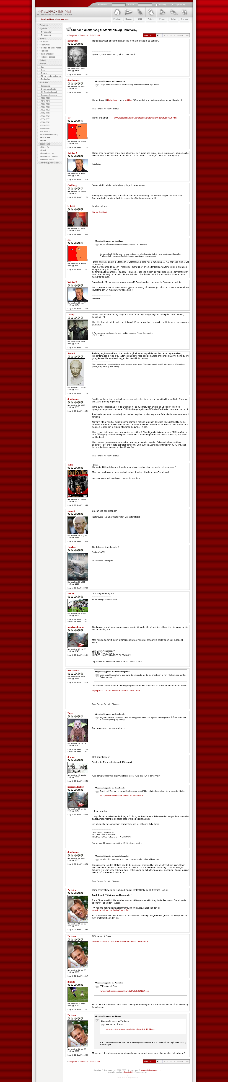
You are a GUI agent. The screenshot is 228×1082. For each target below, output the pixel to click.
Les (42, 67)
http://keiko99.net (99, 212)
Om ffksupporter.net (49, 163)
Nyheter (43, 28)
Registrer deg (180, 5)
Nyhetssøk (46, 35)
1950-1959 (45, 113)
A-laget (43, 38)
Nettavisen (112, 100)
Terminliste (45, 45)
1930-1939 (45, 107)
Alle (186, 35)
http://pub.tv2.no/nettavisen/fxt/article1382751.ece (116, 690)
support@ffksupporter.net (151, 1070)
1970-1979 (45, 119)
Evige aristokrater (48, 89)
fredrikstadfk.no (47, 19)
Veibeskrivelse (47, 159)
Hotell (43, 150)
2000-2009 (45, 128)
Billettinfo (45, 147)
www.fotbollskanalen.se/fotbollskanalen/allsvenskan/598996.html (145, 118)
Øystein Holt (128, 1072)
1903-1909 (45, 98)
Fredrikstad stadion (49, 156)
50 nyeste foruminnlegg (51, 76)
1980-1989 (45, 122)
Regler (44, 73)
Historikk (44, 82)
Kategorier (72, 35)
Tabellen (44, 51)
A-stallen (44, 42)
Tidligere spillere (48, 57)
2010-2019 (45, 131)
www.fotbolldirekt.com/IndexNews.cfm (110, 910)
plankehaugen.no (62, 19)
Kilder (43, 140)
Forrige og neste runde (51, 48)
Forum (43, 64)
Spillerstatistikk (47, 54)
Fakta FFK (45, 137)
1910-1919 (45, 101)
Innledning (45, 86)
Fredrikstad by (47, 153)
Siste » (180, 35)
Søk (43, 70)
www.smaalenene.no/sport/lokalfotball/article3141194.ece (120, 941)
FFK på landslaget (49, 92)
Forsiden (44, 25)
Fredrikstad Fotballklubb (89, 35)
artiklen (128, 100)
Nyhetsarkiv (46, 32)
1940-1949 (45, 110)
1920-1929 (45, 104)
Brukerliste (45, 79)
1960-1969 (45, 116)
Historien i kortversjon (50, 134)
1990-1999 (45, 125)
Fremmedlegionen (49, 95)
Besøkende (45, 144)
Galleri (43, 60)
